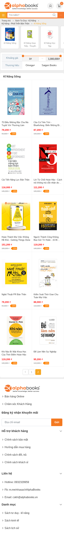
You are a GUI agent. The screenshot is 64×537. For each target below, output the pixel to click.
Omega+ (30, 65)
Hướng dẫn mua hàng (18, 447)
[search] (54, 15)
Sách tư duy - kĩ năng (17, 513)
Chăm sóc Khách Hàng (18, 404)
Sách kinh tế (12, 520)
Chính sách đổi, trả (15, 454)
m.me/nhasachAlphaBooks (24, 489)
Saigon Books (49, 65)
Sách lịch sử (12, 528)
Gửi (56, 422)
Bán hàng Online (14, 396)
